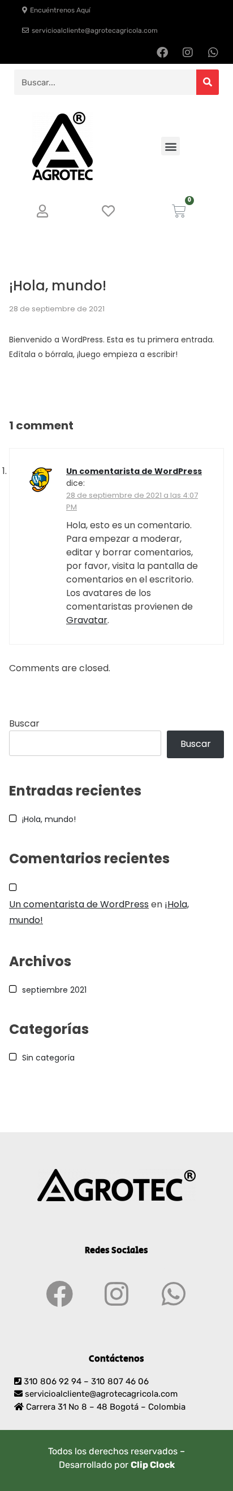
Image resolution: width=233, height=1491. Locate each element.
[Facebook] (162, 52)
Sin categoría (48, 1057)
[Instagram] (187, 52)
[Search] (207, 82)
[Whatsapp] (213, 52)
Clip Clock (153, 1464)
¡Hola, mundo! (49, 819)
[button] (170, 146)
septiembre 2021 (54, 990)
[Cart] (179, 211)
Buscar (24, 723)
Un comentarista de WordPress (134, 471)
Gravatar (86, 620)
